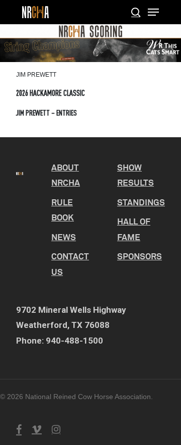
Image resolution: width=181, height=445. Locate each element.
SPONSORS (139, 256)
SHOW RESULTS (135, 175)
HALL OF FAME (133, 229)
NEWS (63, 237)
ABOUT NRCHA (65, 175)
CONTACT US (70, 264)
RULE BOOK (62, 210)
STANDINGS (141, 202)
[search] (135, 12)
